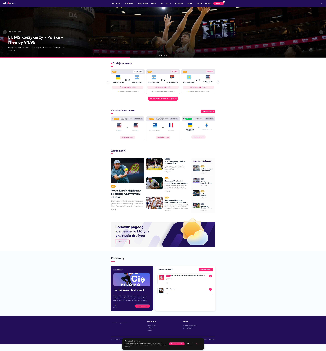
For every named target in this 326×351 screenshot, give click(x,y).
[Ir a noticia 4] (164, 55)
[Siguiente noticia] (321, 32)
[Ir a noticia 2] (161, 55)
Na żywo (220, 3)
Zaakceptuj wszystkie (177, 343)
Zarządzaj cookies (197, 343)
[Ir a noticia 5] (166, 55)
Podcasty (208, 3)
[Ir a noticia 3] (163, 55)
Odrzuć (189, 343)
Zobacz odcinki (142, 306)
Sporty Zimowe (143, 3)
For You (199, 3)
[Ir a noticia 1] (159, 55)
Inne (161, 3)
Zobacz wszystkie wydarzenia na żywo (161, 98)
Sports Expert (178, 3)
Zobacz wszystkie (207, 111)
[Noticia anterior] (5, 32)
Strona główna (151, 325)
